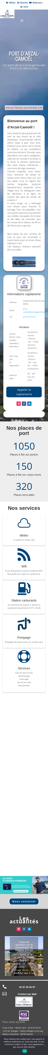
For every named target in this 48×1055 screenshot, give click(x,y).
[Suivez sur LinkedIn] (29, 404)
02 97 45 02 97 (29, 317)
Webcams (37, 2)
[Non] (44, 1045)
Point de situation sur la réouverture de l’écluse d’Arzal (24, 946)
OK (24, 1051)
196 (16, 1027)
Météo (12, 2)
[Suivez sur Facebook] (24, 404)
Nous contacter (24, 901)
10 (34, 972)
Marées (24, 2)
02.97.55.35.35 (34, 1027)
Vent (25, 6)
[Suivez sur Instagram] (19, 404)
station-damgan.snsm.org (31, 1031)
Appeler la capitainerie (24, 392)
